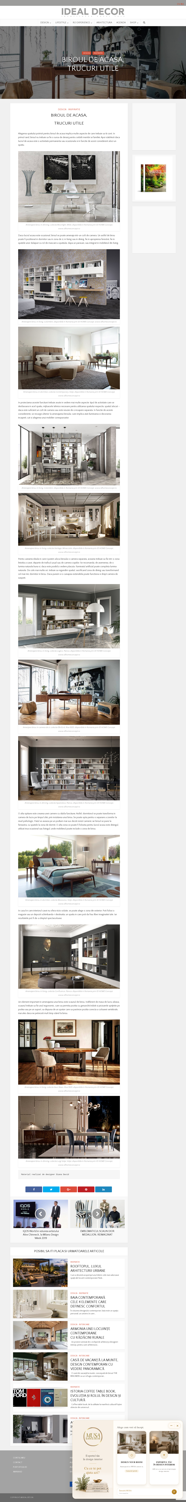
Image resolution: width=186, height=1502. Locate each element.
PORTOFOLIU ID (20, 1467)
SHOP (133, 22)
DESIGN (44, 22)
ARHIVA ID (17, 1472)
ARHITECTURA (104, 22)
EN (178, 4)
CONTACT (17, 1462)
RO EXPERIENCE (81, 22)
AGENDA (121, 22)
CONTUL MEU (19, 1458)
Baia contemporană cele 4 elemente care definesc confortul (88, 1302)
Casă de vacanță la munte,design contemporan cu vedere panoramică (94, 1364)
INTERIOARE (84, 1324)
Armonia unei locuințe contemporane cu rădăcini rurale (90, 1333)
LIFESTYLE (60, 22)
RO (182, 4)
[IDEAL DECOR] (93, 11)
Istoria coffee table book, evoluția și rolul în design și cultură (95, 1396)
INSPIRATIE (98, 53)
